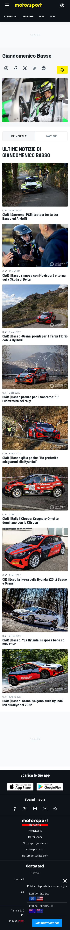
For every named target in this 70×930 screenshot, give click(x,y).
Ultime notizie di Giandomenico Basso (26, 152)
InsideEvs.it (35, 830)
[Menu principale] (7, 5)
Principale (18, 136)
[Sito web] (43, 68)
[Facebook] (15, 68)
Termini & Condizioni (23, 910)
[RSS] (55, 809)
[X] (25, 68)
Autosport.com (35, 849)
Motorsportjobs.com (35, 843)
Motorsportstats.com (35, 855)
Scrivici (35, 872)
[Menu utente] (62, 5)
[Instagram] (6, 68)
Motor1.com (35, 836)
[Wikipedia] (34, 68)
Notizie (51, 136)
